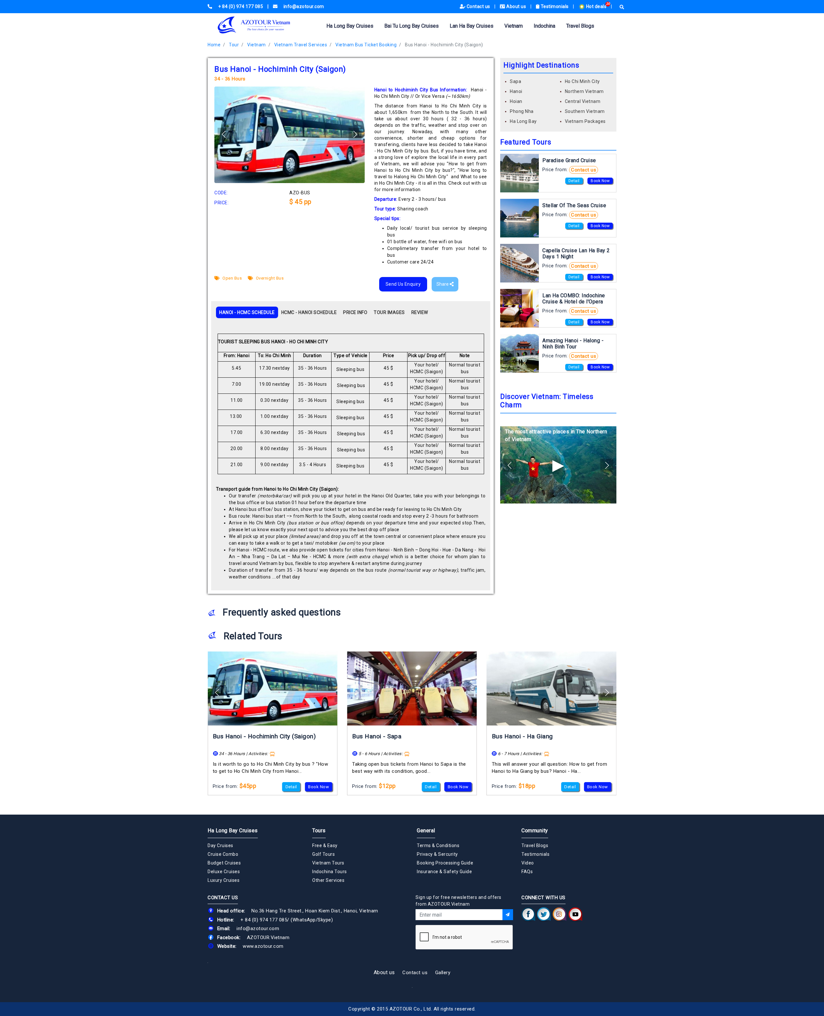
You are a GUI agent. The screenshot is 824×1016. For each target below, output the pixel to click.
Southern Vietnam (585, 111)
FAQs (527, 871)
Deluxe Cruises (224, 871)
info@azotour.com (258, 928)
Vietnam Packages (585, 121)
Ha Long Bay (523, 121)
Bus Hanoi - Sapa (376, 736)
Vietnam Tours (328, 862)
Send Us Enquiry (403, 284)
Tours (319, 830)
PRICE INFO (355, 312)
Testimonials (554, 6)
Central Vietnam (583, 101)
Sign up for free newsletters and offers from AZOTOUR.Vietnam (458, 901)
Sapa (515, 81)
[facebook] (528, 914)
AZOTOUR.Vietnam (268, 937)
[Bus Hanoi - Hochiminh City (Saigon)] (272, 688)
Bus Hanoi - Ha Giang (522, 736)
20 (608, 3)
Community (534, 830)
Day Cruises (220, 845)
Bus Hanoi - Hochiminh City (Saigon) (444, 44)
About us (516, 6)
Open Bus (231, 278)
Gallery (443, 972)
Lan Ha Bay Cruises (471, 26)
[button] (355, 134)
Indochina (544, 26)
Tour (234, 44)
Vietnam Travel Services (300, 44)
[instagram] (559, 914)
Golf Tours (323, 854)
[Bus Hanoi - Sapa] (412, 688)
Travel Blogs (580, 26)
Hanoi (516, 91)
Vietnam (513, 26)
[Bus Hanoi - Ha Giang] (551, 688)
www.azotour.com (263, 946)
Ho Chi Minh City (582, 81)
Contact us (478, 6)
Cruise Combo (223, 854)
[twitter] (544, 914)
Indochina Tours (329, 871)
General (426, 830)
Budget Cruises (224, 862)
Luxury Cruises (223, 880)
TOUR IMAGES (389, 312)
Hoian (516, 101)
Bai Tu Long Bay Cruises (411, 26)
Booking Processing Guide (445, 862)
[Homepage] (264, 25)
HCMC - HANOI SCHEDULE (309, 312)
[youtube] (575, 914)
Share (443, 284)
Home (214, 44)
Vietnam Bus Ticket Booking (366, 44)
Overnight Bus (269, 278)
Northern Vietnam (584, 91)
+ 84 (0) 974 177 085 (263, 920)
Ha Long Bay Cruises (349, 26)
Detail (574, 181)
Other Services (328, 880)
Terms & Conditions (438, 845)
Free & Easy (325, 845)
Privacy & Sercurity (437, 854)
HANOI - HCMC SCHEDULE (247, 312)
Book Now (600, 181)
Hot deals (596, 6)
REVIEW (419, 312)
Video (527, 862)
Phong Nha (522, 111)
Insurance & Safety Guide (444, 871)
